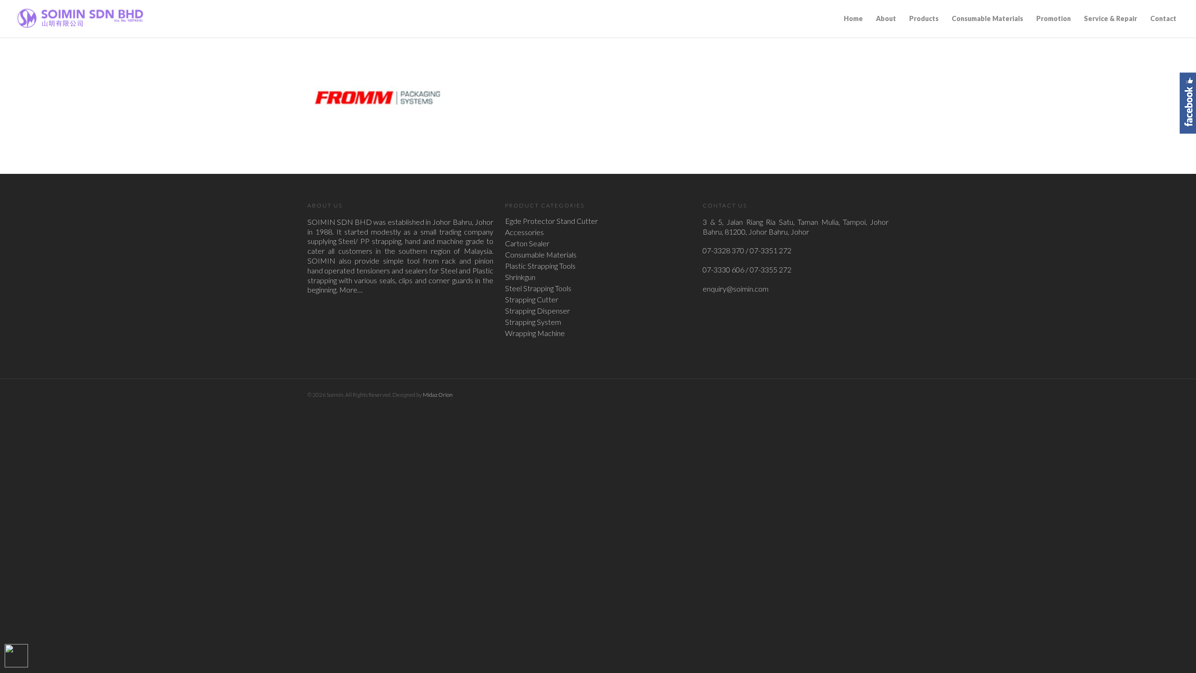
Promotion (1053, 18)
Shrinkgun (520, 277)
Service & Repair (1110, 18)
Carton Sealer (527, 243)
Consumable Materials (987, 18)
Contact (1163, 18)
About (886, 18)
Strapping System (533, 322)
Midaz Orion (438, 394)
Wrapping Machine (535, 333)
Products (924, 18)
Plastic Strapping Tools (540, 266)
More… (351, 289)
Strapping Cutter (531, 299)
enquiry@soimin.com (736, 288)
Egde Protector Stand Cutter (551, 221)
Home (853, 18)
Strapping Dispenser (537, 311)
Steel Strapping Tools (538, 288)
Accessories (524, 232)
